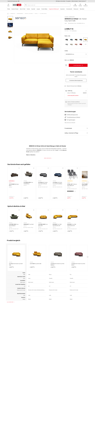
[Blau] (71, 39)
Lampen (38, 9)
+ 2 (85, 44)
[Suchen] (25, 4)
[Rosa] (76, 44)
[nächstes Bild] (87, 182)
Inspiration (62, 9)
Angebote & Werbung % (54, 9)
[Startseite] (7, 13)
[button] (10, 19)
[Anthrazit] (67, 39)
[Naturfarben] (71, 44)
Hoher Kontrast (82, 1)
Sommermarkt (69, 9)
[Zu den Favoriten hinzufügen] (66, 65)
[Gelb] (85, 39)
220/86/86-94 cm (70, 54)
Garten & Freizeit (15, 9)
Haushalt (33, 9)
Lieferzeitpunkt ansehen (73, 95)
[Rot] (81, 44)
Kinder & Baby (44, 9)
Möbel (8, 9)
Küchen (28, 9)
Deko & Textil (22, 9)
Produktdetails (68, 128)
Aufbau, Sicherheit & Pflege (71, 133)
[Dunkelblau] (81, 39)
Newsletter (82, 9)
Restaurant (76, 9)
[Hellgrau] (67, 44)
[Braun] (76, 39)
